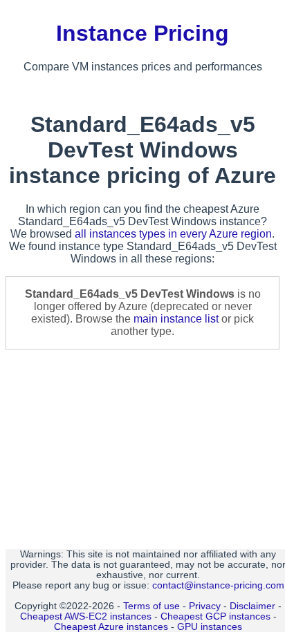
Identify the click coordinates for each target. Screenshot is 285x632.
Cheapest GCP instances (215, 616)
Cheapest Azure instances (111, 627)
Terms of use (151, 606)
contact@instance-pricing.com (218, 585)
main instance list (176, 319)
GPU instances (209, 627)
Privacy (205, 606)
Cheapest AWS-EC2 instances (85, 616)
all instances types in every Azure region (173, 234)
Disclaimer (252, 606)
